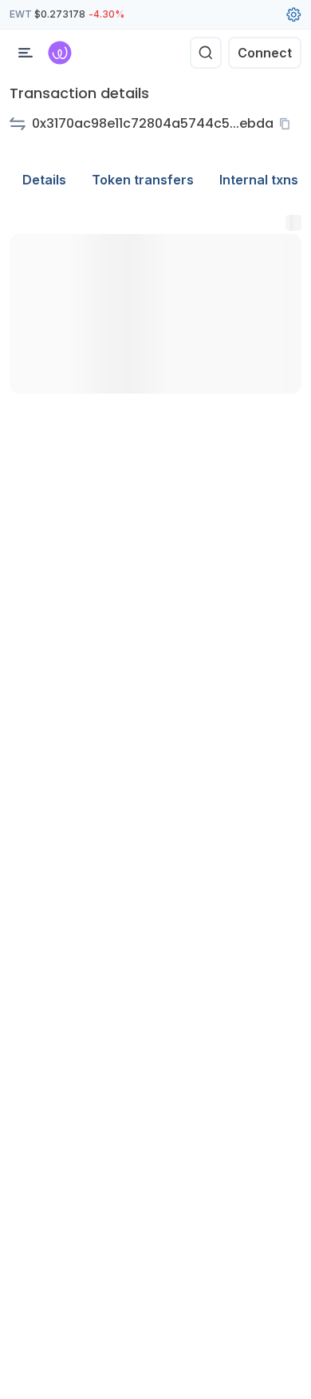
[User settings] (293, 14)
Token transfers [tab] (143, 180)
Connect (265, 53)
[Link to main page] (60, 53)
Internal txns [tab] (258, 180)
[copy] (288, 124)
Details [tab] (44, 180)
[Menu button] (25, 53)
